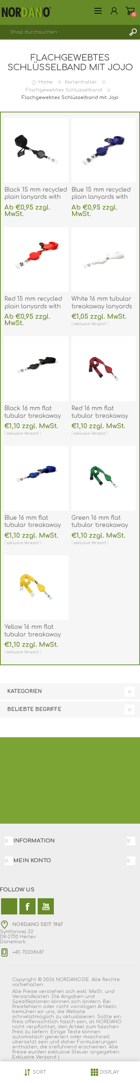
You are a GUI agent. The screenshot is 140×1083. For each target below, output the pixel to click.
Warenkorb (130, 11)
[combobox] (62, 32)
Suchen (133, 32)
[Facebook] (27, 906)
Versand (98, 324)
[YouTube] (46, 906)
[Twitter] (9, 906)
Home (45, 82)
